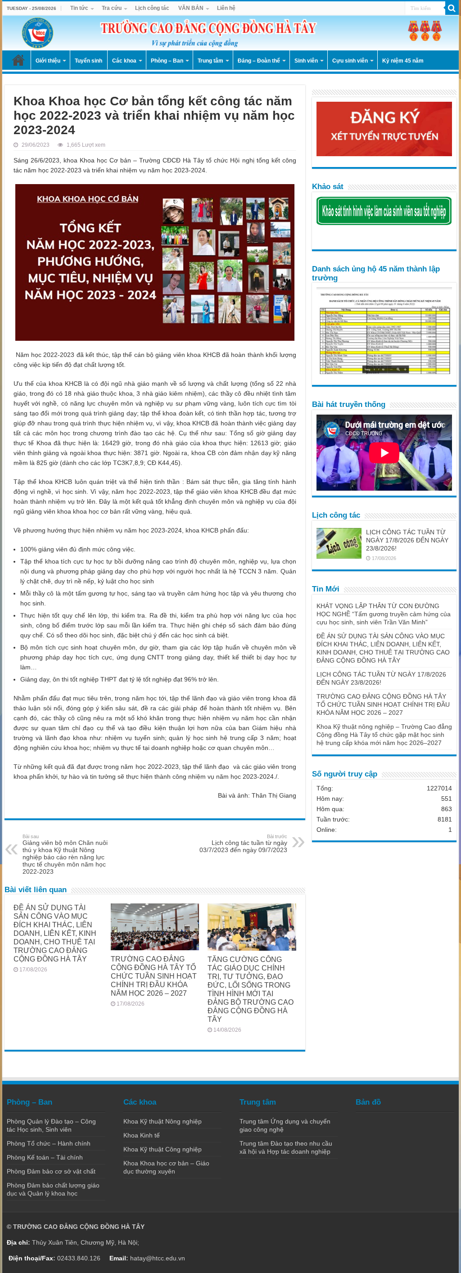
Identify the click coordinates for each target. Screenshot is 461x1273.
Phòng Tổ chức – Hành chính (48, 1143)
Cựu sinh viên (350, 61)
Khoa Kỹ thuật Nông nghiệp (162, 1121)
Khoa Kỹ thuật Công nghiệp (162, 1149)
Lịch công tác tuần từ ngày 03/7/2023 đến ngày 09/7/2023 (243, 843)
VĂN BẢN (190, 8)
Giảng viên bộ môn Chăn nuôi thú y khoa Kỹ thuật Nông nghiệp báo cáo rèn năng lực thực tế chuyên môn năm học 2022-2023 (65, 854)
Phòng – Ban (167, 61)
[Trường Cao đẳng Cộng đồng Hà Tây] (230, 32)
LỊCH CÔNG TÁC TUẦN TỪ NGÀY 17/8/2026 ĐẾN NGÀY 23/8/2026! (407, 540)
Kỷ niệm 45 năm (403, 61)
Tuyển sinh (88, 61)
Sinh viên (306, 61)
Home (18, 59)
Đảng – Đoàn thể (259, 61)
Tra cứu (112, 8)
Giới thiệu (48, 61)
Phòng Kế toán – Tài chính (45, 1157)
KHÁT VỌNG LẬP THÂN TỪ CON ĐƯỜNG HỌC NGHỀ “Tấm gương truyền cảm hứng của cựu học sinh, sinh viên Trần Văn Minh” (383, 614)
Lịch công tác (152, 8)
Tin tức (79, 8)
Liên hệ (226, 8)
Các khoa (124, 61)
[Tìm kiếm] (452, 8)
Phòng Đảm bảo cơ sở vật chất (51, 1171)
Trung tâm (210, 61)
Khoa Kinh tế (141, 1135)
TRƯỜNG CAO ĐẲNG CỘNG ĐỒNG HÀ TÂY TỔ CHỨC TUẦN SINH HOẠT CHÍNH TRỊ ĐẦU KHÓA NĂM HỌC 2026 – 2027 (154, 976)
